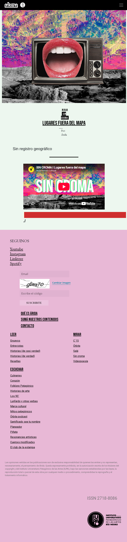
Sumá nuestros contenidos (39, 319)
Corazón (15, 380)
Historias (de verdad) (22, 356)
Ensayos (15, 340)
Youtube (16, 248)
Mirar (65, 109)
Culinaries (16, 375)
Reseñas (15, 361)
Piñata (14, 432)
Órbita (76, 345)
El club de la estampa (22, 447)
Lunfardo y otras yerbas (24, 401)
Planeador (16, 426)
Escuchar (16, 369)
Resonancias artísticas (23, 437)
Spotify (15, 263)
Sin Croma (64, 115)
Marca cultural (18, 406)
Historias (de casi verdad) (25, 351)
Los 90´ (14, 396)
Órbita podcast (18, 416)
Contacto (27, 325)
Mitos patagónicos (21, 411)
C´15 (76, 340)
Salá (75, 351)
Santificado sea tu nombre (25, 421)
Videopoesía (80, 361)
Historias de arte (20, 391)
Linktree (16, 258)
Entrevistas (16, 345)
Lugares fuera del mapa (63, 123)
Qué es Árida (29, 313)
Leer (13, 334)
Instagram (18, 253)
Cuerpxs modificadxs (22, 442)
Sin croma (79, 356)
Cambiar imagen (61, 282)
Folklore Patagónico (21, 385)
